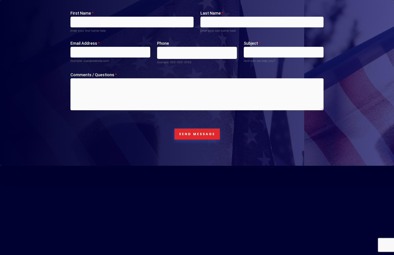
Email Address (85, 43)
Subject (252, 43)
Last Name (211, 13)
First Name (81, 13)
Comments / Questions (93, 74)
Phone (163, 43)
